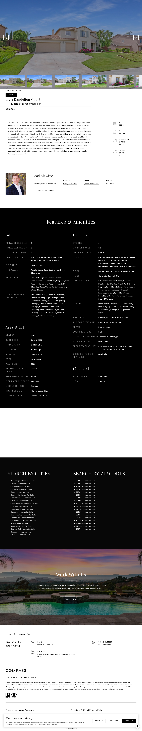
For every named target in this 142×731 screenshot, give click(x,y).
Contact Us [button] (71, 600)
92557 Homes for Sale (85, 512)
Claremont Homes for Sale (22, 509)
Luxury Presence (26, 710)
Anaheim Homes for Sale (21, 526)
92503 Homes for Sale (85, 495)
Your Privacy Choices (71, 728)
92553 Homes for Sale (85, 526)
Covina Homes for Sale (20, 535)
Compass (61, 682)
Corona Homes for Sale (21, 486)
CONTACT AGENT (46, 191)
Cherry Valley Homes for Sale (23, 515)
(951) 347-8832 (70, 184)
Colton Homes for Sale (20, 484)
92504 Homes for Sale (85, 484)
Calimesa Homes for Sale (21, 500)
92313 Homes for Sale (85, 503)
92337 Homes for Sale (85, 515)
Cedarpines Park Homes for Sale (24, 503)
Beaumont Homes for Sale (22, 512)
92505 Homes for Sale (85, 498)
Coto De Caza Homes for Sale (23, 520)
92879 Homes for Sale (85, 529)
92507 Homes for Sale (85, 489)
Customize (114, 721)
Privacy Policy (96, 710)
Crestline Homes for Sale (21, 506)
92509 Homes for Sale (85, 492)
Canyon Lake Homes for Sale (23, 498)
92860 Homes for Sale (85, 523)
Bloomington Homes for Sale (23, 481)
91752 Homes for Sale (85, 518)
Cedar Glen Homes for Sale (22, 518)
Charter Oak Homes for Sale (23, 529)
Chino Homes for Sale (20, 492)
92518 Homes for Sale (85, 509)
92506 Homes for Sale (85, 481)
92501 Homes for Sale (85, 486)
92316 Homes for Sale (85, 506)
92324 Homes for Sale (85, 520)
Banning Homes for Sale (21, 532)
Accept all (129, 721)
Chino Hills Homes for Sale (22, 495)
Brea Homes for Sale (19, 523)
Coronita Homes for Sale (21, 489)
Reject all (99, 721)
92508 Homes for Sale (85, 500)
